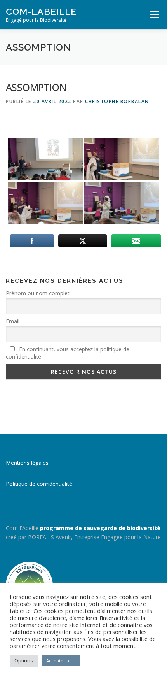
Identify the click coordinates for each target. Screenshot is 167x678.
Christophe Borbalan (117, 101)
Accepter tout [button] (60, 661)
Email (12, 321)
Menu (154, 14)
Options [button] (23, 660)
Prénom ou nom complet (38, 293)
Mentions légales (27, 462)
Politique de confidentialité (39, 483)
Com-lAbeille (41, 11)
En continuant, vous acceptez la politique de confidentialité (67, 352)
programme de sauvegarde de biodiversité (100, 528)
